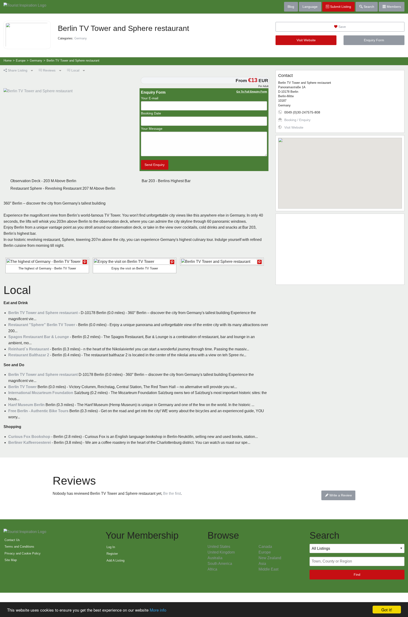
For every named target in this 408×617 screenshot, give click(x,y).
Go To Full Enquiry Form (251, 91)
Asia (262, 564)
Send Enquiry (154, 165)
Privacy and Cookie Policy (22, 553)
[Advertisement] (340, 249)
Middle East (268, 569)
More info (158, 610)
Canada (265, 547)
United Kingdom (221, 552)
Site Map (10, 560)
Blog (291, 6)
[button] (340, 170)
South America (220, 564)
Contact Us (12, 540)
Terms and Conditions (19, 546)
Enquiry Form (374, 40)
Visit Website (306, 40)
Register (112, 553)
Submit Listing (340, 6)
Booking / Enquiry (297, 120)
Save (341, 27)
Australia (215, 558)
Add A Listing (115, 560)
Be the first (172, 493)
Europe (265, 552)
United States (219, 547)
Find (357, 574)
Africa (212, 569)
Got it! (386, 610)
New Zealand (270, 558)
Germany (80, 38)
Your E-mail (149, 98)
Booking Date (151, 113)
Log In (110, 547)
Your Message (151, 128)
